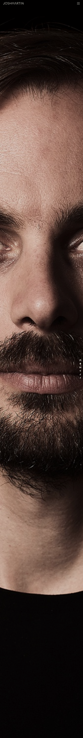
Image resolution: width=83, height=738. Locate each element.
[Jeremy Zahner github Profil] (80, 360)
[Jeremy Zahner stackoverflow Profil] (80, 374)
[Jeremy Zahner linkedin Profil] (80, 367)
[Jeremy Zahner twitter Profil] (80, 364)
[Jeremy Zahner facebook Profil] (80, 378)
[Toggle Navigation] (78, 3)
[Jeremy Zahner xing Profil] (80, 371)
